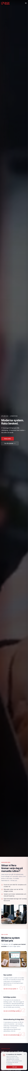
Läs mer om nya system (10, 988)
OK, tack (14, 1067)
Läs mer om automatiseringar (12, 1035)
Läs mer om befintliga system (12, 1011)
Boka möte (7, 438)
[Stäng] (25, 1054)
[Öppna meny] (25, 3)
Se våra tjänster (9, 443)
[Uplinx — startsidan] (5, 3)
